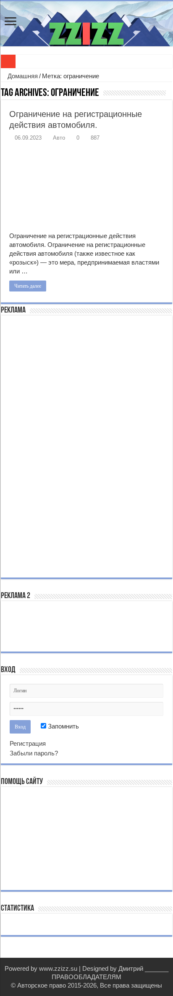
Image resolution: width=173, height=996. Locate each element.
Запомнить (62, 726)
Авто (59, 138)
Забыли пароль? (34, 753)
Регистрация (28, 743)
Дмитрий (130, 968)
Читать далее (27, 286)
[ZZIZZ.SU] (86, 23)
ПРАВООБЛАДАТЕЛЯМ (86, 976)
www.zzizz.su (58, 968)
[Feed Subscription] (170, 93)
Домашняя (22, 75)
